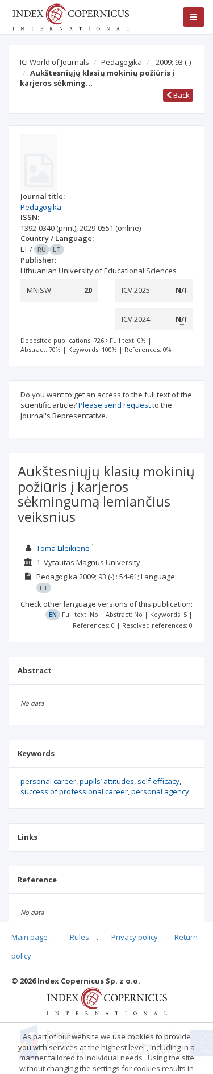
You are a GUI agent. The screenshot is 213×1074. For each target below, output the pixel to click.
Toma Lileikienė (63, 548)
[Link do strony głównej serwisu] (70, 16)
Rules (79, 937)
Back (181, 95)
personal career (48, 781)
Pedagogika (121, 62)
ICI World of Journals (54, 62)
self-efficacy (158, 781)
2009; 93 (173, 62)
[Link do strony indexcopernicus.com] (106, 1000)
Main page (29, 937)
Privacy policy (134, 937)
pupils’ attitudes (107, 781)
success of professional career (74, 791)
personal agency (160, 791)
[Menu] (193, 17)
